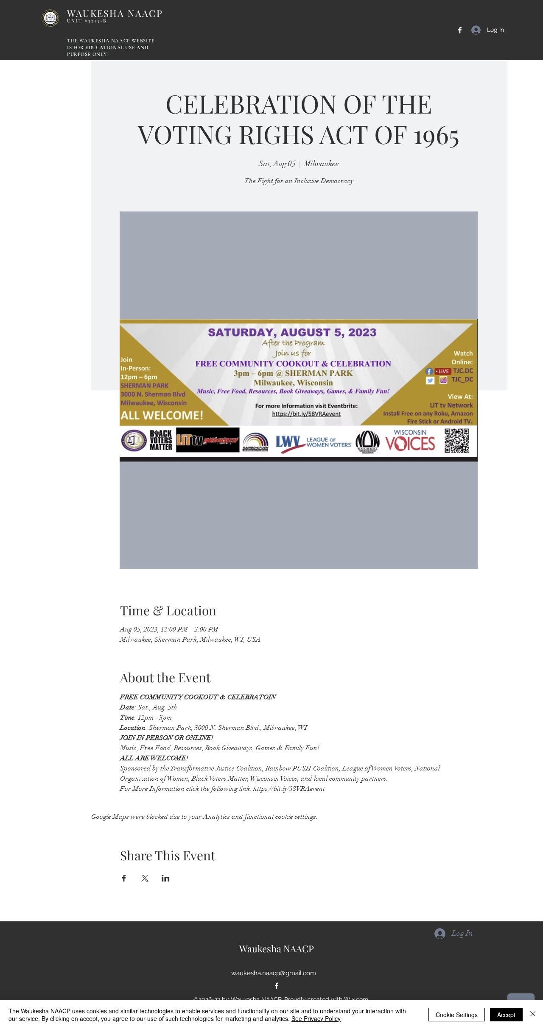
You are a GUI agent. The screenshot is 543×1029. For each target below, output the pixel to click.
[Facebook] (460, 30)
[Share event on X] (145, 878)
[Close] (533, 1014)
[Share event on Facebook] (124, 878)
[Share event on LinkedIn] (166, 878)
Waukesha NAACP (276, 948)
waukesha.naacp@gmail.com (273, 973)
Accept (506, 1014)
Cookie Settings (457, 1014)
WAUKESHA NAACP (115, 15)
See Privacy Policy (316, 1018)
